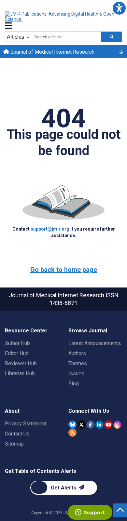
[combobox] (66, 37)
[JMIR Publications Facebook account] (90, 425)
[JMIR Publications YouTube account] (108, 425)
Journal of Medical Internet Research (51, 52)
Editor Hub (17, 353)
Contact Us (17, 434)
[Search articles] (111, 37)
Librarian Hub (20, 373)
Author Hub (17, 343)
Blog (73, 384)
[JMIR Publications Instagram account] (117, 425)
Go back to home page (63, 270)
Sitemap (14, 444)
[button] (119, 8)
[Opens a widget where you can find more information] (89, 513)
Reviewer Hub (21, 363)
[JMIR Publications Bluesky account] (72, 425)
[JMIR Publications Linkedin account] (99, 425)
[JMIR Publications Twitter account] (82, 425)
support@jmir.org (50, 229)
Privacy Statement (26, 424)
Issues (76, 373)
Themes (77, 363)
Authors (77, 353)
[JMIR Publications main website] (60, 16)
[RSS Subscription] (72, 433)
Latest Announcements (94, 343)
